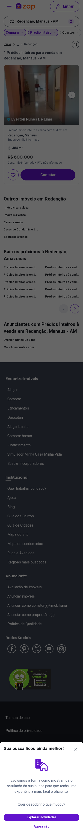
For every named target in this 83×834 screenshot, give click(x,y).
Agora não (42, 826)
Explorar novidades (41, 817)
